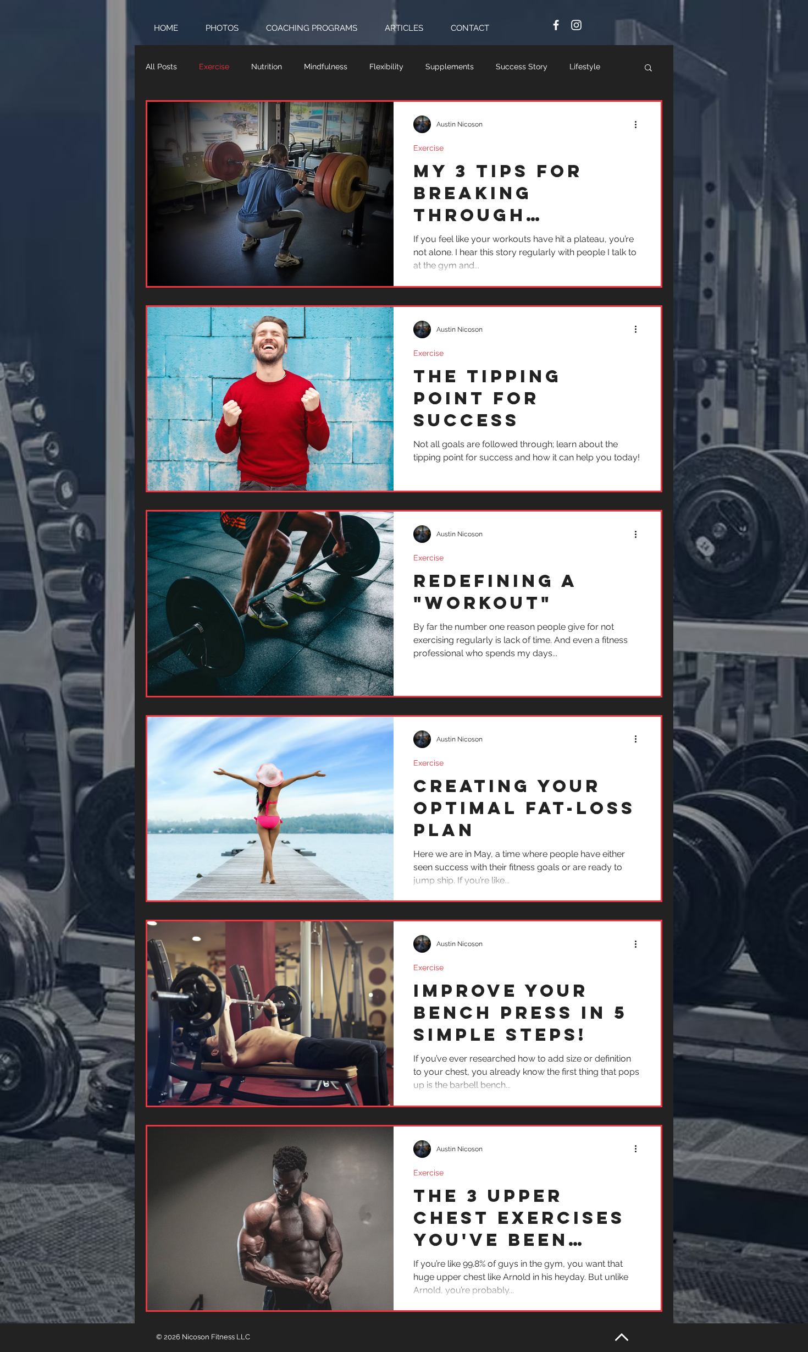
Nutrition (266, 66)
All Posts (161, 66)
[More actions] (639, 124)
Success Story (521, 66)
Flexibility (386, 66)
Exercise (214, 66)
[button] (648, 68)
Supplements (449, 66)
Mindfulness (325, 66)
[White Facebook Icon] (556, 25)
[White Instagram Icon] (576, 25)
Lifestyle (584, 66)
